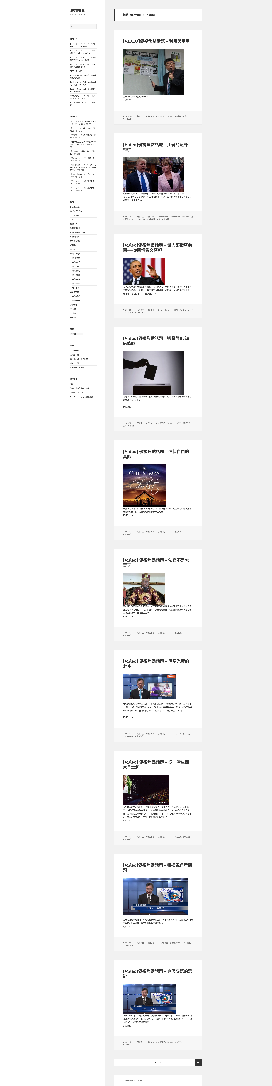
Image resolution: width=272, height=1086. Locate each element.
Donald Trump (163, 216)
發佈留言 (128, 119)
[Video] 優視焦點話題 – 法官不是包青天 (156, 562)
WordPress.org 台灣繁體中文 (81, 397)
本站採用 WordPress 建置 (133, 1080)
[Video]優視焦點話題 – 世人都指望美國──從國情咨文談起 (157, 247)
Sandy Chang (77, 158)
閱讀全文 (128, 100)
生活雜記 (73, 313)
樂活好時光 (76, 296)
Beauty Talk (75, 207)
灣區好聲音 (76, 300)
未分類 (72, 249)
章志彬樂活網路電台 (78, 367)
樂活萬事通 (76, 271)
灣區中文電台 (75, 292)
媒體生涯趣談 (75, 228)
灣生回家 (178, 837)
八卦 (176, 734)
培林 (139, 219)
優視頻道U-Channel (77, 211)
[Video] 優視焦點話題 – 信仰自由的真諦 (156, 454)
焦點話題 (75, 215)
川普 (145, 219)
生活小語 (73, 309)
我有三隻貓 (74, 363)
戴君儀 (182, 734)
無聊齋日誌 (77, 10)
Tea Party (185, 216)
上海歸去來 (74, 350)
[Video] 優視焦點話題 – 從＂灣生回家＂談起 (156, 764)
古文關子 (73, 219)
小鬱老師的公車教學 (78, 232)
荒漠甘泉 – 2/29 (76, 71)
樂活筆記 (75, 266)
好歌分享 (73, 224)
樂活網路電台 (75, 254)
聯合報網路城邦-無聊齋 (79, 359)
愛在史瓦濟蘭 (75, 241)
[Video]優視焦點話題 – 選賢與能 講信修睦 (156, 340)
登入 (72, 384)
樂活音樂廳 (76, 275)
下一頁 (198, 1062)
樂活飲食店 (76, 279)
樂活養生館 (76, 283)
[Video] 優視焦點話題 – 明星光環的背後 (156, 663)
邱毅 (185, 116)
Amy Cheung (77, 174)
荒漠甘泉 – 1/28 (83, 144)
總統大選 (186, 423)
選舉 (124, 426)
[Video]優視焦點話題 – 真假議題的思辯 (157, 973)
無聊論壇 (73, 305)
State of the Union (165, 310)
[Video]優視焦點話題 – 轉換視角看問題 (157, 867)
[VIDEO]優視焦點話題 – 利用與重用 (156, 41)
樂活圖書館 (76, 258)
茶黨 (158, 219)
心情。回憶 (74, 236)
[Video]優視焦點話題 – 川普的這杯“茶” (155, 147)
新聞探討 (73, 245)
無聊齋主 (140, 116)
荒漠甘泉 (75, 288)
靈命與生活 (74, 317)
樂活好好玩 (76, 262)
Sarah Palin (175, 216)
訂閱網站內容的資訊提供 (79, 388)
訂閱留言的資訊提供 (78, 392)
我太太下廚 (74, 355)
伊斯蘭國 (164, 943)
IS (158, 943)
